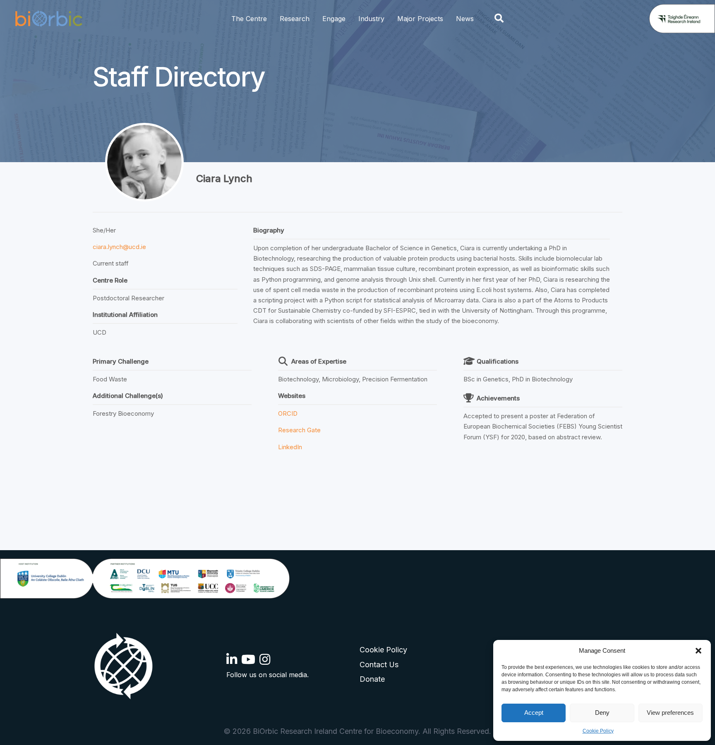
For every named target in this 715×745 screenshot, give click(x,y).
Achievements (498, 398)
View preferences (670, 712)
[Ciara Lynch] (144, 162)
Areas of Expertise (318, 361)
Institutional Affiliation (125, 315)
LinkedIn (290, 447)
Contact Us (379, 664)
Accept (533, 712)
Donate (372, 679)
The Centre (249, 18)
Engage (334, 18)
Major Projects (420, 18)
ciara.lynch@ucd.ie (119, 247)
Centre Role (110, 280)
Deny (602, 712)
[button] (698, 651)
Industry (371, 18)
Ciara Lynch (224, 178)
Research (295, 18)
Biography (268, 230)
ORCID (288, 413)
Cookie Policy (598, 731)
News (465, 18)
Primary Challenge (121, 361)
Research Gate (299, 430)
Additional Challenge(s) (128, 396)
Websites (291, 396)
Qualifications (497, 361)
